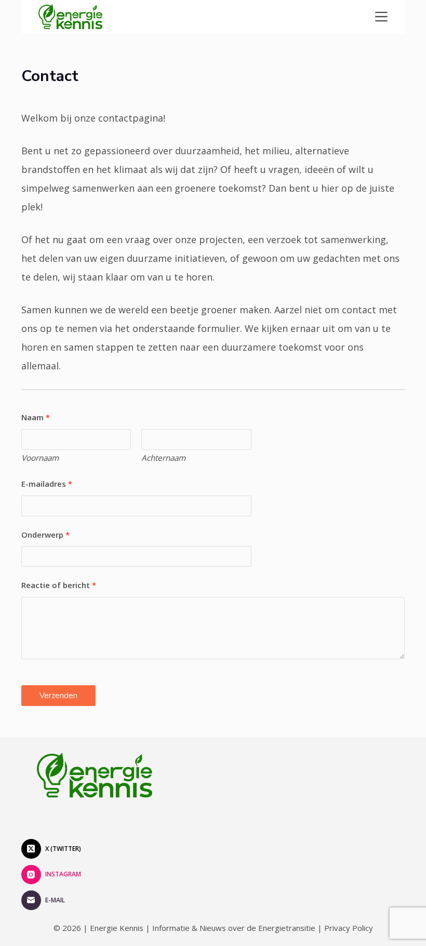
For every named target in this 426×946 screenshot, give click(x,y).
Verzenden (58, 695)
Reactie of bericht (58, 585)
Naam (35, 417)
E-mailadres (46, 483)
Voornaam (40, 457)
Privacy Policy (348, 928)
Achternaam (163, 457)
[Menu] (381, 16)
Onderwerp (45, 534)
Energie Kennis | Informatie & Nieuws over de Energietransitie (202, 928)
